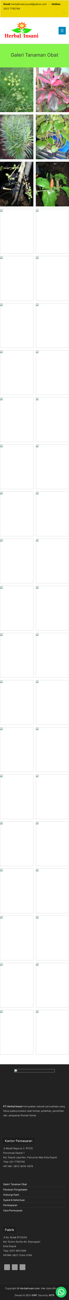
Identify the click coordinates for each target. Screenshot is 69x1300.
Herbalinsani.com (30, 1288)
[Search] (64, 13)
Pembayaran (10, 1205)
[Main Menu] (62, 30)
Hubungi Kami (11, 1194)
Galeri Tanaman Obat (15, 1184)
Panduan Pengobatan (15, 1189)
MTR (51, 1295)
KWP (34, 1295)
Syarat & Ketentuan (14, 1200)
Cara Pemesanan (12, 1210)
